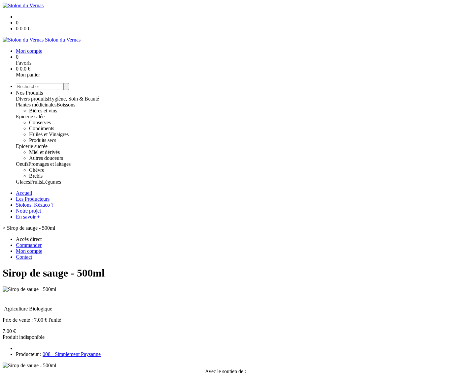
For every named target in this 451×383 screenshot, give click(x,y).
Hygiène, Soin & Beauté (73, 99)
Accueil (24, 193)
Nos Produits (29, 93)
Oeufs (22, 164)
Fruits (36, 182)
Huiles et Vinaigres (49, 134)
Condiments (41, 128)
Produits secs (42, 140)
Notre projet (28, 211)
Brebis (36, 176)
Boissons (65, 104)
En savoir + (28, 217)
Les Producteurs (33, 199)
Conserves (40, 122)
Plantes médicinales (36, 104)
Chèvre (36, 170)
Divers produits (32, 99)
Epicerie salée (30, 116)
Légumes (51, 182)
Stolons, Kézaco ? (34, 205)
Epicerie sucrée (32, 146)
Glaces (23, 182)
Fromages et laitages (49, 164)
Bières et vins (43, 110)
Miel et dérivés (44, 152)
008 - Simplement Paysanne (72, 354)
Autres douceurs (46, 158)
